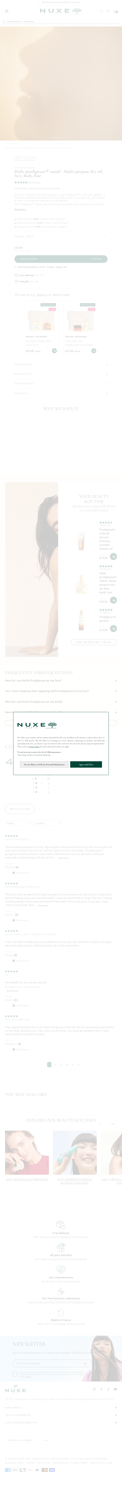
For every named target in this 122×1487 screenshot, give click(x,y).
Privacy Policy (34, 746)
